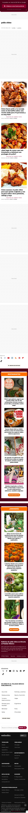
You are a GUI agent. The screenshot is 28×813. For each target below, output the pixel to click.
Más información (16, 811)
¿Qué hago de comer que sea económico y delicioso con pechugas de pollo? (12, 152)
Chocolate (17, 712)
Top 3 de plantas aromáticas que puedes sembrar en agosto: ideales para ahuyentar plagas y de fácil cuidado (14, 623)
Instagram (12, 357)
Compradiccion (6, 781)
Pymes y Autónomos (19, 779)
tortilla (13, 28)
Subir (22, 735)
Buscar (21, 727)
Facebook (5, 357)
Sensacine (17, 755)
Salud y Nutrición (19, 695)
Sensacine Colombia (19, 797)
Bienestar (4, 708)
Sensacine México (19, 795)
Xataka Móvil (5, 747)
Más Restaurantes (14, 494)
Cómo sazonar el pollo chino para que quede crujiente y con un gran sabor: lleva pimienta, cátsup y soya (13, 192)
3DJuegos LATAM (18, 790)
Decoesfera (5, 779)
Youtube (8, 357)
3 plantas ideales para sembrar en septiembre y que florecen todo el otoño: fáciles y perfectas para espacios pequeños (14, 567)
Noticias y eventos (21, 656)
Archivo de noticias (14, 365)
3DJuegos (17, 744)
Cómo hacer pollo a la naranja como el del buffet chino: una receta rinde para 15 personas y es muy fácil (13, 111)
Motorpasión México (19, 802)
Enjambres (17, 703)
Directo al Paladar (6, 766)
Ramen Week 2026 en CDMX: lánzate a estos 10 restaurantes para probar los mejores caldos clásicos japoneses (14, 431)
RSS (15, 357)
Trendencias (5, 776)
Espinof (16, 758)
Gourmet (13, 656)
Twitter (1, 357)
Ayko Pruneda (5, 118)
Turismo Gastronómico (6, 699)
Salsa (3, 712)
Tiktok (1, 361)
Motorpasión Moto (19, 768)
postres (19, 28)
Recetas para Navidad (6, 704)
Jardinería (14, 509)
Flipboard (23, 357)
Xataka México (5, 790)
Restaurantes (14, 374)
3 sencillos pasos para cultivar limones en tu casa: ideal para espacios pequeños (14, 595)
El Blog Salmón (18, 776)
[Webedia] (6, 736)
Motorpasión (17, 766)
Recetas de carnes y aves (14, 116)
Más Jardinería (14, 629)
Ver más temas (6, 718)
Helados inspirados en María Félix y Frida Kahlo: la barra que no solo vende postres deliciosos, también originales (14, 488)
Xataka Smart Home (7, 752)
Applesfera (4, 749)
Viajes (16, 698)
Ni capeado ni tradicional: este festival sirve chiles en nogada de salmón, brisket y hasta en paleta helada (14, 460)
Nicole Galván (5, 158)
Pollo (16, 708)
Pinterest (19, 357)
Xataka (3, 744)
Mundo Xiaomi (5, 754)
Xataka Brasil (5, 792)
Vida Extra (17, 747)
